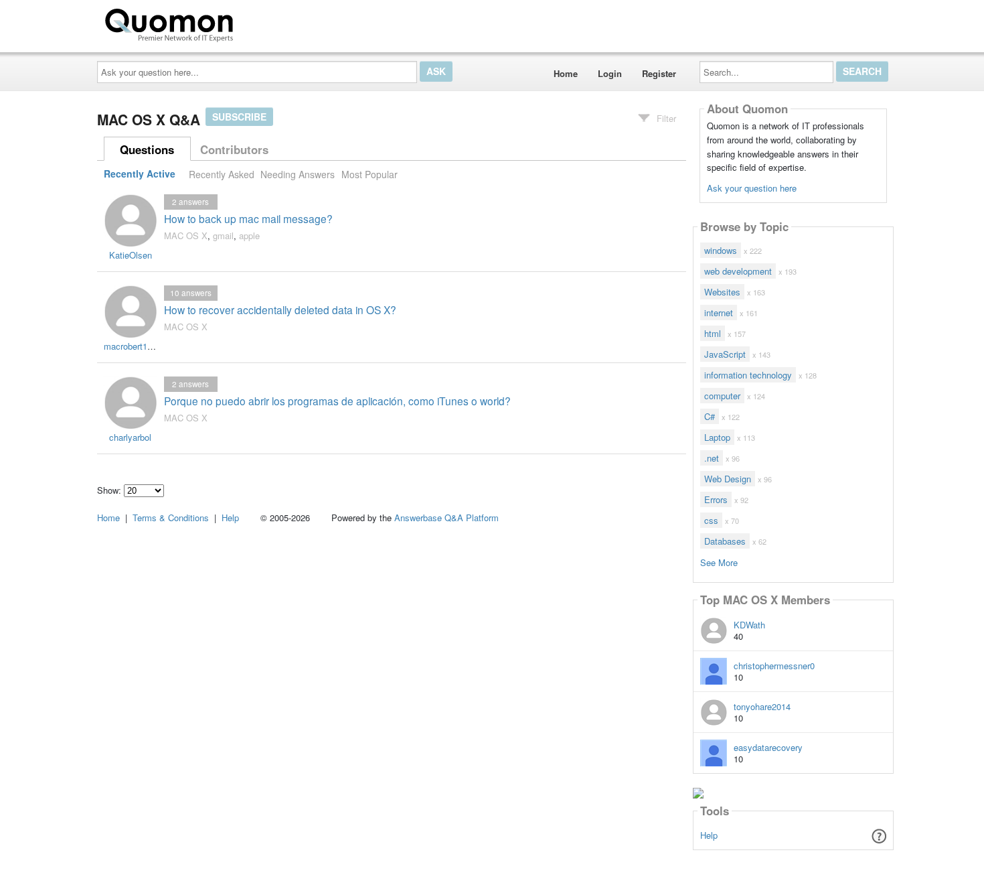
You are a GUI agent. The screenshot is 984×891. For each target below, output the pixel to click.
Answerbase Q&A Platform (446, 517)
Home (566, 73)
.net (711, 458)
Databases (725, 541)
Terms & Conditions (171, 517)
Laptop (717, 437)
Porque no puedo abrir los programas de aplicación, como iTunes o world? (337, 400)
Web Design (727, 478)
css (711, 520)
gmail (223, 235)
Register (659, 73)
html (712, 333)
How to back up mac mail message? (248, 218)
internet (718, 312)
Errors (716, 499)
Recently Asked (221, 174)
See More (719, 561)
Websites (722, 291)
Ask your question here (752, 188)
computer (722, 395)
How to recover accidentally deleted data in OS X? (280, 309)
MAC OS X (186, 235)
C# (709, 416)
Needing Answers (297, 174)
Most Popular (369, 174)
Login (610, 73)
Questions (147, 149)
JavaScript (725, 354)
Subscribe (239, 116)
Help (709, 835)
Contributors (234, 149)
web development (738, 271)
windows (720, 250)
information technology (748, 374)
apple (249, 235)
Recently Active (139, 174)
